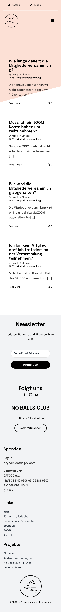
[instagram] (30, 394)
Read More (14, 165)
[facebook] (24, 394)
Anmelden (30, 364)
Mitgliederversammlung (28, 78)
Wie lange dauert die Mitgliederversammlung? (30, 65)
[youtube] (36, 394)
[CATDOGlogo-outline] (11, 13)
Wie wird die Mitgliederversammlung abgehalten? (30, 188)
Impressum (45, 602)
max (14, 75)
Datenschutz (30, 602)
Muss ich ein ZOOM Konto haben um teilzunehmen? (26, 127)
